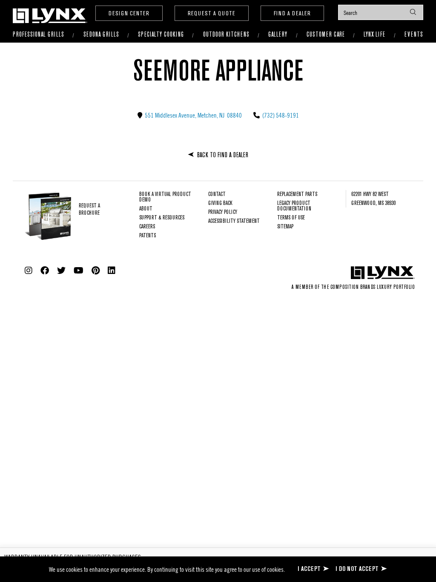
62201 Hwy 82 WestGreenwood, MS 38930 (373, 199)
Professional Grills (38, 34)
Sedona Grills (101, 34)
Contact (217, 194)
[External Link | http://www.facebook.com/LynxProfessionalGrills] (44, 270)
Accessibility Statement (234, 221)
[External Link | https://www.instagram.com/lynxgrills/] (28, 270)
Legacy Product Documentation (294, 206)
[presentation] (380, 12)
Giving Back (220, 203)
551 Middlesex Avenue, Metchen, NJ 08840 (192, 115)
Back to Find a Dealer (222, 155)
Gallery (277, 34)
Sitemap (285, 227)
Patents (147, 235)
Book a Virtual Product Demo (165, 197)
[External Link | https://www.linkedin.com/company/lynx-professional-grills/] (111, 270)
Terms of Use (291, 218)
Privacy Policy (222, 212)
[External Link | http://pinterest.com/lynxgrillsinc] (96, 270)
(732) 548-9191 (280, 115)
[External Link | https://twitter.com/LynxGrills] (61, 270)
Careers (147, 227)
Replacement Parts (297, 194)
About (145, 209)
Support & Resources (161, 218)
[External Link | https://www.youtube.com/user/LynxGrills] (78, 270)
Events (413, 34)
